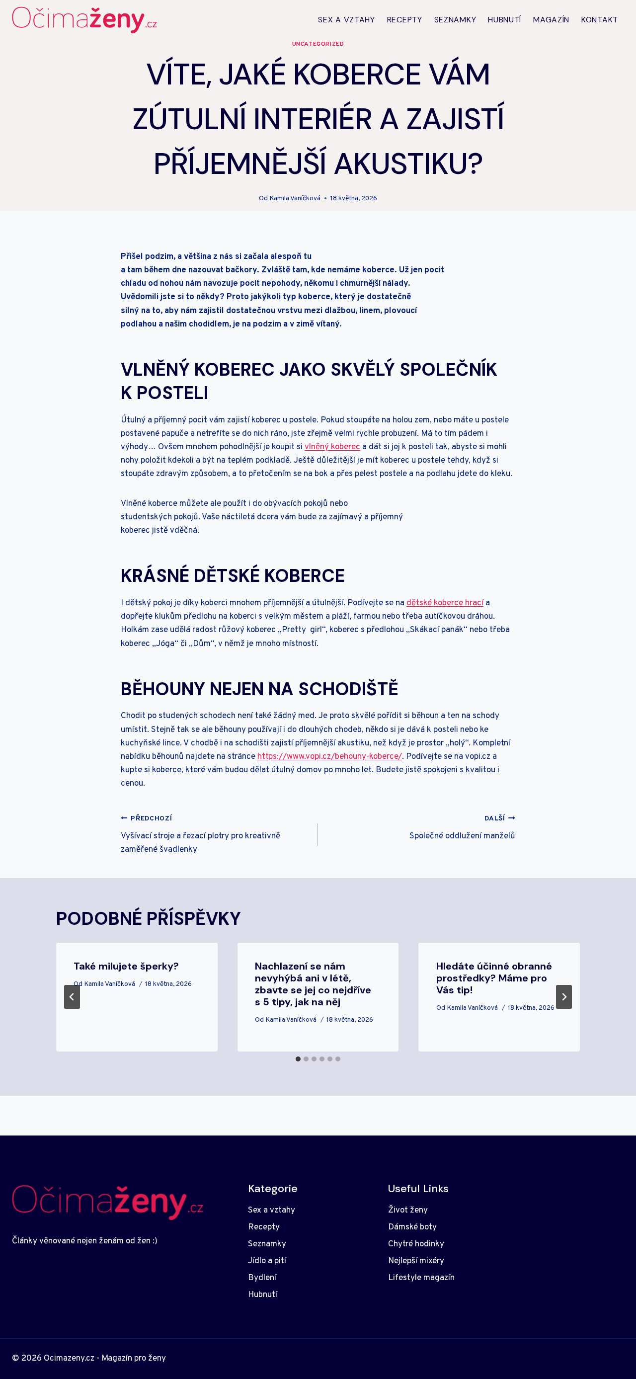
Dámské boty (412, 1227)
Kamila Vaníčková (294, 198)
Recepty (404, 19)
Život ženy (408, 1210)
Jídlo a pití (267, 1261)
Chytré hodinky (416, 1244)
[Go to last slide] (72, 997)
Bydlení (262, 1278)
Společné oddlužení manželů (462, 828)
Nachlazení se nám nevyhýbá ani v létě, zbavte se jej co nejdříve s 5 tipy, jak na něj (313, 984)
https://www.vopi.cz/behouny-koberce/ (329, 756)
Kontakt (599, 19)
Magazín (551, 19)
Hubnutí (504, 19)
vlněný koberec (332, 447)
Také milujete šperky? (126, 966)
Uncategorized (318, 44)
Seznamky (455, 19)
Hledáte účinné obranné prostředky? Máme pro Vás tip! (494, 978)
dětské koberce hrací (444, 603)
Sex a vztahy (346, 19)
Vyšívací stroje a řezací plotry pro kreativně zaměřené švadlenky (200, 834)
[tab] (298, 1058)
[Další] (564, 997)
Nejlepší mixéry (416, 1261)
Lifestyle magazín (421, 1278)
